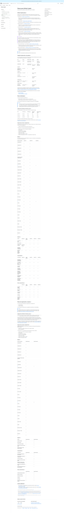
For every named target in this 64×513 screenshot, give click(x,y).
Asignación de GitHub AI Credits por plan (24, 108)
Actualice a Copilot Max (27, 31)
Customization (19, 255)
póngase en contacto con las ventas (30, 47)
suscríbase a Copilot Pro (27, 23)
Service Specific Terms (24, 493)
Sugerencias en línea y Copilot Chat (23, 122)
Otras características (20, 469)
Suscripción (61, 3)
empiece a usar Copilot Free (25, 16)
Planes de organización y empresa (22, 93)
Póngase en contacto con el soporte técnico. (36, 503)
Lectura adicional (20, 483)
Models (18, 136)
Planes (9, 5)
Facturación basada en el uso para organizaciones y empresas (28, 89)
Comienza (7, 5)
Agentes (18, 437)
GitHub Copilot (3, 5)
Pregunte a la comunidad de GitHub (35, 502)
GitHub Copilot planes (21, 12)
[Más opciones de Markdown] (51, 9)
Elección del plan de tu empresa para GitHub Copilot (27, 311)
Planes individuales (20, 92)
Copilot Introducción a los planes (23, 55)
